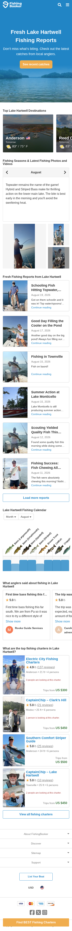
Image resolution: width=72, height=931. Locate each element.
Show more (13, 621)
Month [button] (9, 516)
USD (31, 887)
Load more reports (36, 497)
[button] (26, 517)
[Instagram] (44, 914)
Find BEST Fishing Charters (36, 922)
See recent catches (36, 64)
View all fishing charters (36, 814)
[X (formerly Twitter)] (38, 914)
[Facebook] (32, 914)
